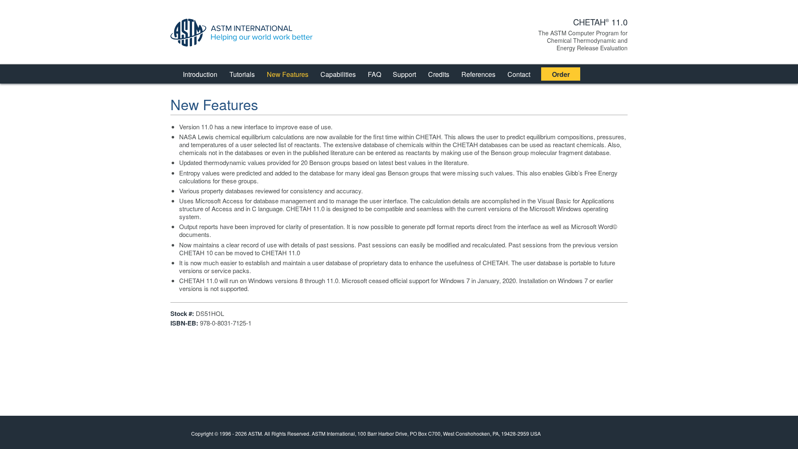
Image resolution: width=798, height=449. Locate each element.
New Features (287, 74)
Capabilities (338, 74)
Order (561, 74)
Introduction (200, 74)
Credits (438, 74)
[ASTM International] (247, 33)
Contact (518, 74)
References (478, 74)
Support (404, 74)
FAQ (374, 74)
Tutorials (242, 74)
